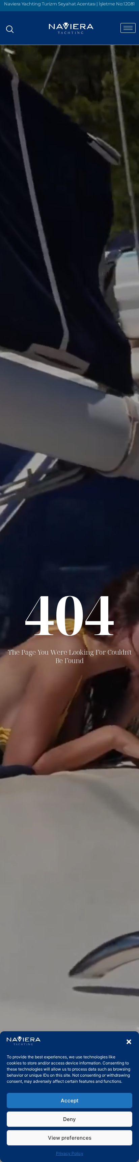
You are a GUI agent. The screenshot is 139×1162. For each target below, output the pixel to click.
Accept (70, 1100)
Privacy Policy (69, 1153)
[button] (129, 1041)
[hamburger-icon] (128, 28)
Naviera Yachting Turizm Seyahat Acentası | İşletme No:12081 (69, 3)
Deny (69, 1119)
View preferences (69, 1138)
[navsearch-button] (10, 25)
